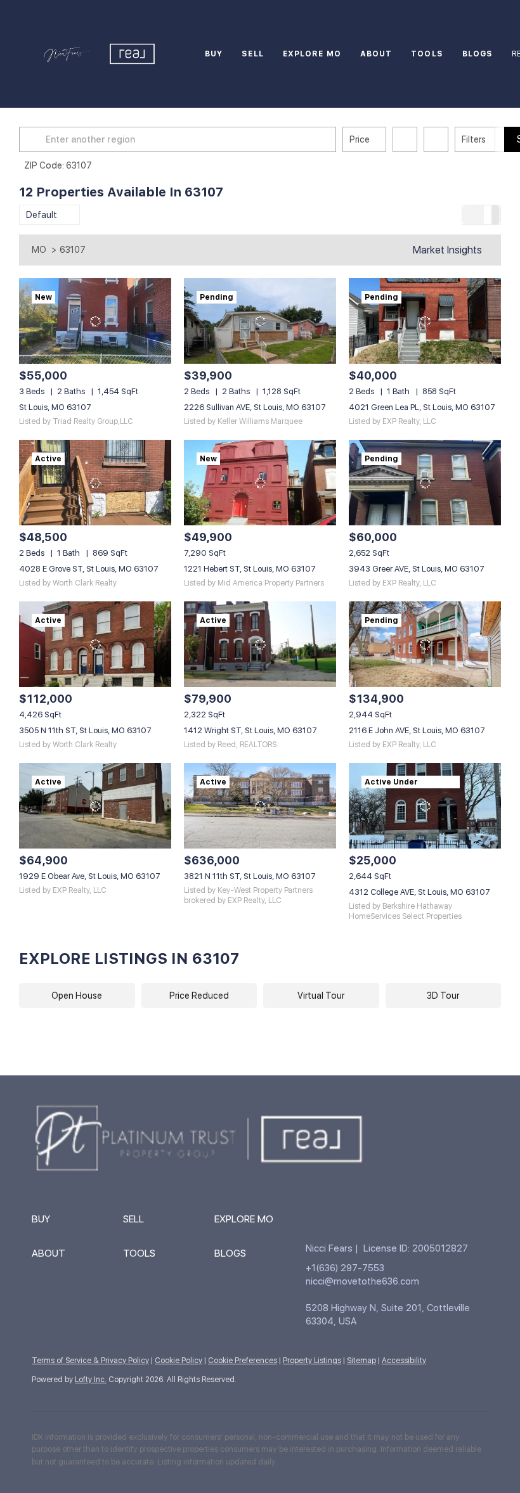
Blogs (477, 53)
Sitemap (361, 1360)
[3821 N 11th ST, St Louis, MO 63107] (260, 806)
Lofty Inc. (91, 1379)
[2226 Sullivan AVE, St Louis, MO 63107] (260, 321)
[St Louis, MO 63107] (95, 321)
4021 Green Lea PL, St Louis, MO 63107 (422, 407)
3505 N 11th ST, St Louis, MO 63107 (85, 730)
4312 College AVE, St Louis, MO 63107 (419, 892)
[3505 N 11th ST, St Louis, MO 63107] (95, 644)
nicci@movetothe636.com (362, 1281)
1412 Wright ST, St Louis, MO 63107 (250, 730)
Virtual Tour (320, 995)
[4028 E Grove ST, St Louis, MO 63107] (95, 482)
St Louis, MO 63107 (55, 407)
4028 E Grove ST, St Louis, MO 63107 (89, 568)
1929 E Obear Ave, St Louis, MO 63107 (89, 876)
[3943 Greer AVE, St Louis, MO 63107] (425, 482)
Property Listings (312, 1360)
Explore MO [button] (312, 53)
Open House (76, 995)
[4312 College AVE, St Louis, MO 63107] (425, 806)
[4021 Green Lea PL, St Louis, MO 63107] (425, 321)
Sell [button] (252, 53)
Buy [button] (214, 53)
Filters (474, 139)
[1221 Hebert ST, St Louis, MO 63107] (260, 482)
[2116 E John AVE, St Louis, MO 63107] (425, 644)
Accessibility (404, 1360)
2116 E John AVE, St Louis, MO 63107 (417, 730)
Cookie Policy (178, 1360)
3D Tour (443, 995)
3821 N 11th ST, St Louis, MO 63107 (250, 876)
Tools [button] (427, 53)
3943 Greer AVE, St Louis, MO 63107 (416, 568)
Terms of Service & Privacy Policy (90, 1360)
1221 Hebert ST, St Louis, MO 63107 (250, 568)
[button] (34, 139)
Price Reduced (199, 995)
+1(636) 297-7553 (345, 1268)
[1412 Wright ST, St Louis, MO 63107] (260, 644)
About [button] (376, 53)
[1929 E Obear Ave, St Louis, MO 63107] (95, 806)
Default (41, 215)
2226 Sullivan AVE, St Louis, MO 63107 (255, 407)
